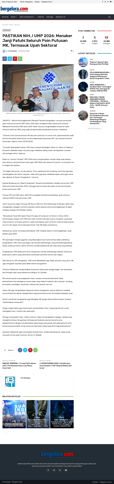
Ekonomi (17, 25)
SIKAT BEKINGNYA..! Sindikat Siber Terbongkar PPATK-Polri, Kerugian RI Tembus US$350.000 (62, 423)
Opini (14, 421)
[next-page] (7, 432)
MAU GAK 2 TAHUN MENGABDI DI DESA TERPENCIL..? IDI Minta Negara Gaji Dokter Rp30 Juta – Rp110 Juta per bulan (100, 102)
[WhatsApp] (20, 58)
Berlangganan (107, 36)
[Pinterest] (15, 58)
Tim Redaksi (12, 51)
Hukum (38, 417)
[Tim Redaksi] (4, 51)
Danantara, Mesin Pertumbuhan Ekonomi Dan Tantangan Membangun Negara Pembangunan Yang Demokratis (99, 119)
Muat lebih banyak (94, 128)
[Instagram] (105, 1)
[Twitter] (108, 1)
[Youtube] (110, 1)
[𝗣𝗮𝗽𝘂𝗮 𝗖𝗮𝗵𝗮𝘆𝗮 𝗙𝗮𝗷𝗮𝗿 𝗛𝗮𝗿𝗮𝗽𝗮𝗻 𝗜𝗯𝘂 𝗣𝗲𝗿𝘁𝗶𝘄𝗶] (14, 414)
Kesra (92, 94)
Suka (83, 36)
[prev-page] (3, 432)
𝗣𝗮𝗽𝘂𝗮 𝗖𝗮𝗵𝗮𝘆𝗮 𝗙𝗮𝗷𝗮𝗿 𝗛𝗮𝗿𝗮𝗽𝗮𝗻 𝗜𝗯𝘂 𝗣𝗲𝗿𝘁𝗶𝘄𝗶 (14, 425)
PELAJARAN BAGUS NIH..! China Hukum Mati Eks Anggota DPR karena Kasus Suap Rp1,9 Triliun (38, 423)
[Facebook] (102, 1)
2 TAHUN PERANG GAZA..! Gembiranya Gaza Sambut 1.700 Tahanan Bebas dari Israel (56, 365)
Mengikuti (95, 36)
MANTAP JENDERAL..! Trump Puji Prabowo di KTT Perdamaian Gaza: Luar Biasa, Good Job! (19, 365)
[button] (109, 17)
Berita (11, 25)
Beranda (5, 25)
